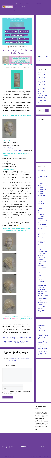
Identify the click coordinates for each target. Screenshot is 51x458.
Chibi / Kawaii (41, 228)
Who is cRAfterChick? (20, 6)
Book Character (42, 224)
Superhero (41, 287)
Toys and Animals (42, 302)
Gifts (39, 263)
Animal (40, 201)
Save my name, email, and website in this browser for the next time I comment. (17, 392)
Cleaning (40, 236)
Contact (29, 6)
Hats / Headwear (6, 340)
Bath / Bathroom (42, 220)
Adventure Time (42, 174)
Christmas (41, 231)
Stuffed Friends (42, 285)
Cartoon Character (43, 226)
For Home (40, 255)
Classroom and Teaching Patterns (19, 337)
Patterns (27, 3)
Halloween (41, 265)
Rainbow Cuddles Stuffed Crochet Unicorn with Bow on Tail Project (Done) (42, 99)
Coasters (40, 239)
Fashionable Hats (42, 251)
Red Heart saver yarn (15, 144)
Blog (16, 3)
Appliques (40, 210)
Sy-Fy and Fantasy (43, 289)
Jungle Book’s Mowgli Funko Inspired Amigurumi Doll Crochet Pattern (43, 76)
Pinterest (14, 318)
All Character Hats (43, 180)
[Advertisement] (43, 36)
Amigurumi (41, 199)
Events (40, 247)
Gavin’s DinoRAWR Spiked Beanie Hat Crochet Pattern (16, 341)
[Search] (47, 110)
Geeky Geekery (42, 261)
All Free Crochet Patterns (24, 335)
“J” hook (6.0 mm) (7, 147)
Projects (21, 3)
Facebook (7, 318)
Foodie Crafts (41, 253)
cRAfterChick (13, 46)
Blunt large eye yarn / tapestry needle (12, 150)
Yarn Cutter (12, 148)
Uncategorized (42, 304)
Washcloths (41, 314)
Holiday (40, 269)
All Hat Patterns (42, 189)
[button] (15, 11)
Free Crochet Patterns (37, 3)
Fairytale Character (14, 338)
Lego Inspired (41, 272)
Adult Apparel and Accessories (11, 335)
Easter (40, 244)
